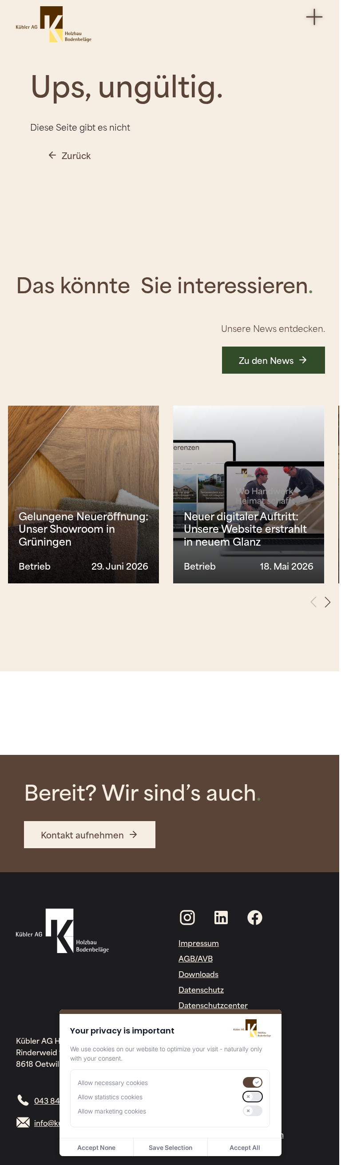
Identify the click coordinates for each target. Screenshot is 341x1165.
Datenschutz (201, 989)
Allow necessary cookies (113, 1082)
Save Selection (170, 1147)
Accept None (96, 1147)
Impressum (198, 942)
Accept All (245, 1147)
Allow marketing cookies (112, 1111)
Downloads (198, 973)
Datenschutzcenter (213, 1004)
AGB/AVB (195, 958)
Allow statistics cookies (110, 1097)
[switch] (252, 1082)
